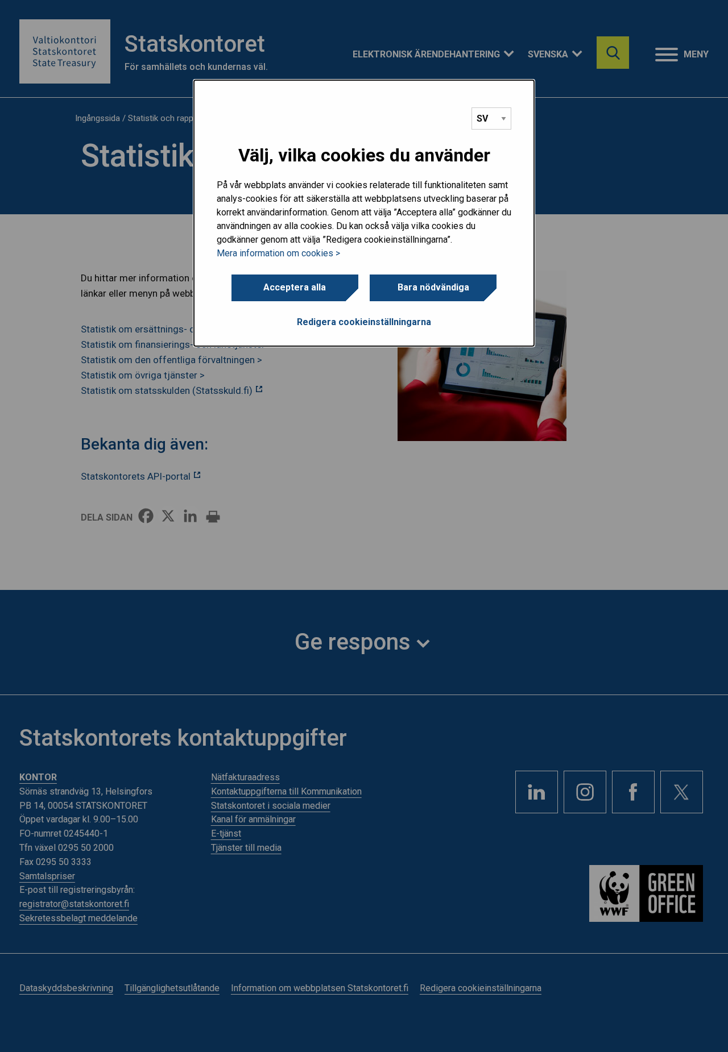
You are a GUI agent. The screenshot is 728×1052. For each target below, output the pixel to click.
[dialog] (364, 213)
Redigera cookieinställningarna (364, 322)
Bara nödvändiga (433, 287)
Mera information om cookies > (278, 253)
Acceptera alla (294, 287)
